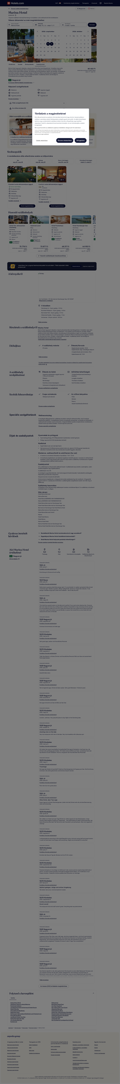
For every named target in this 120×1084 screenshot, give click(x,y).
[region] (60, 127)
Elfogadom (81, 140)
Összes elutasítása (65, 140)
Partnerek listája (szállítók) (42, 134)
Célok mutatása (42, 140)
